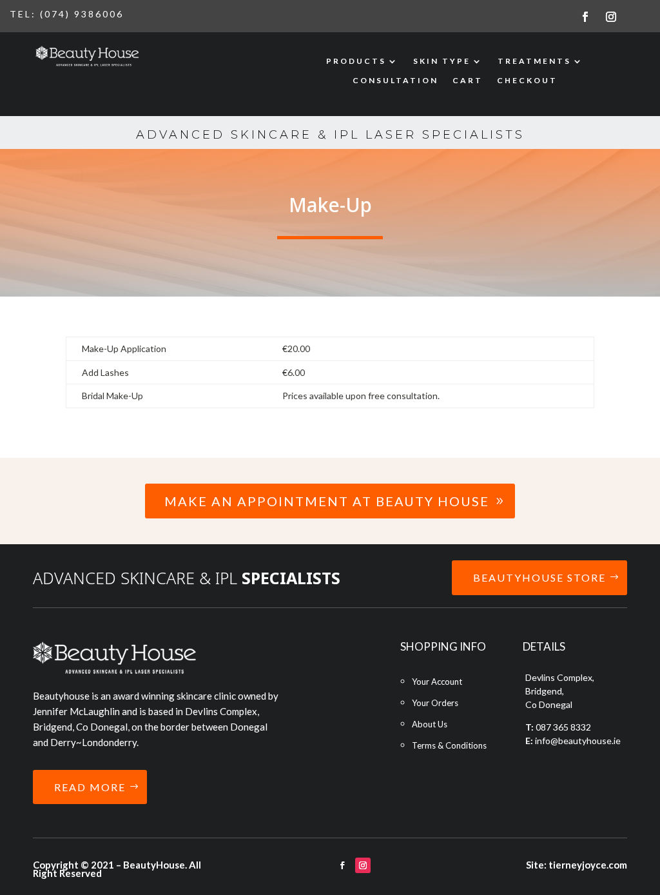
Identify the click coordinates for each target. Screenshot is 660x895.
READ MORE (90, 787)
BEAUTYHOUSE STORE (539, 577)
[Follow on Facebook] (585, 16)
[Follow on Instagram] (611, 16)
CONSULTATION (395, 80)
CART (467, 80)
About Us (429, 724)
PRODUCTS (356, 61)
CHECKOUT (527, 80)
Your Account (437, 681)
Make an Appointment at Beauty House (326, 501)
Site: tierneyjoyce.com (576, 864)
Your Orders (435, 703)
